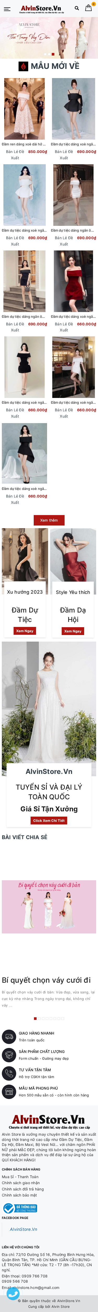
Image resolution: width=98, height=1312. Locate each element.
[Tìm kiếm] (77, 9)
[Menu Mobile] (7, 8)
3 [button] (53, 54)
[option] (49, 38)
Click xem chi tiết (49, 820)
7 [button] (58, 1018)
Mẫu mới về (55, 66)
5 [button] (51, 1018)
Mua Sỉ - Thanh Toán (20, 1176)
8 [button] (62, 1018)
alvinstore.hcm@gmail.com (36, 1287)
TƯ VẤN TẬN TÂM (35, 1070)
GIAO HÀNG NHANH (36, 1033)
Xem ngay (24, 631)
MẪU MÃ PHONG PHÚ (38, 1088)
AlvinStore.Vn (23, 1229)
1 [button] (45, 54)
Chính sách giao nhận (21, 1182)
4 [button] (47, 1018)
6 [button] (55, 1018)
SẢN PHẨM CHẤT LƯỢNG (42, 1051)
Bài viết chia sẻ (24, 837)
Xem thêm (49, 520)
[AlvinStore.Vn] (41, 8)
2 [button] (49, 54)
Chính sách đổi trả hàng (23, 1189)
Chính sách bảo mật (19, 1195)
